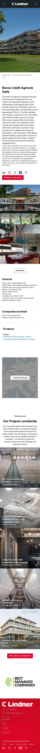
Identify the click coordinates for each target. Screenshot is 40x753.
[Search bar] (36, 4)
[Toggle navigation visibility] (4, 4)
